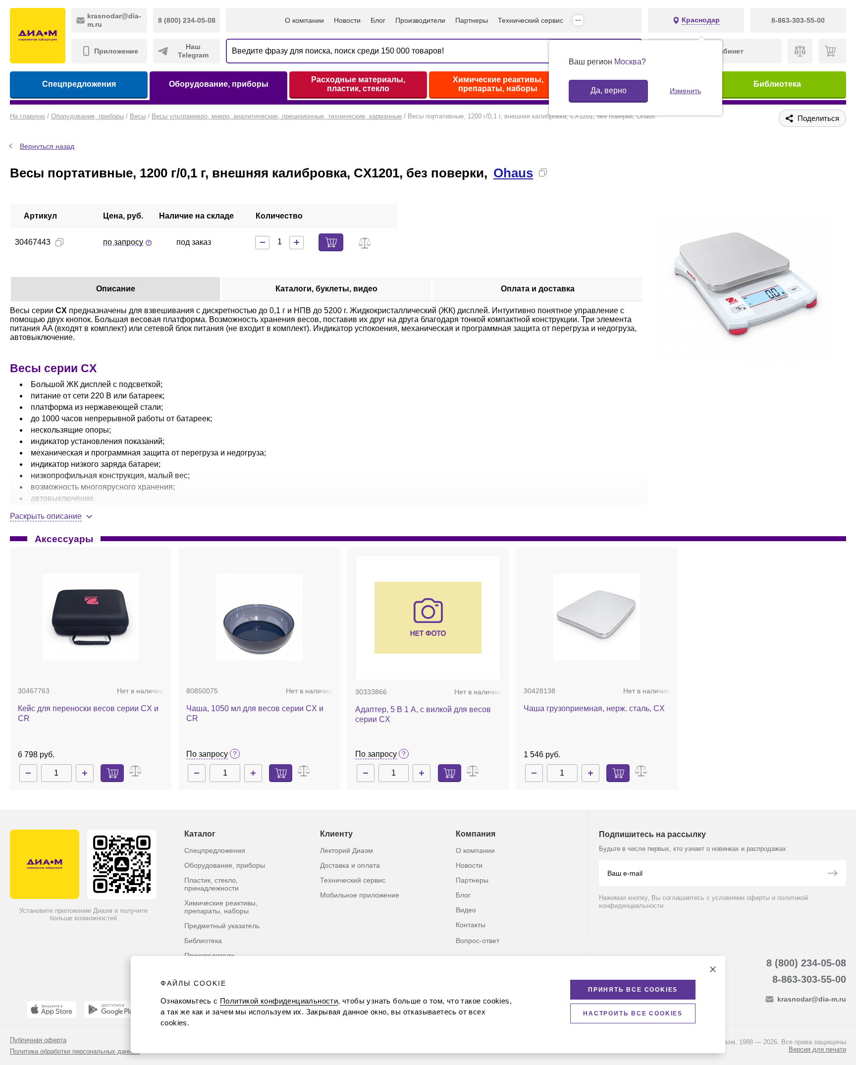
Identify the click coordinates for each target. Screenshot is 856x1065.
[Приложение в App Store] (51, 1009)
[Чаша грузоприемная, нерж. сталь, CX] (596, 617)
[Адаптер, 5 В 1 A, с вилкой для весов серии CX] (428, 617)
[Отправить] (832, 874)
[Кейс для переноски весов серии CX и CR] (90, 617)
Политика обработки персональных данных (75, 1051)
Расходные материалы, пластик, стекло (358, 84)
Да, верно (608, 90)
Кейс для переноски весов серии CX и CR (88, 713)
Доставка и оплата (350, 865)
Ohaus (513, 173)
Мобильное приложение (359, 895)
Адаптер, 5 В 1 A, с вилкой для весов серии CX (423, 714)
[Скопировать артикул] (59, 242)
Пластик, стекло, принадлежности (211, 884)
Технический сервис (530, 20)
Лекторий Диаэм (346, 850)
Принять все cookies (633, 989)
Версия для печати (817, 1049)
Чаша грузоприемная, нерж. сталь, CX (594, 708)
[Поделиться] (559, 172)
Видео (466, 910)
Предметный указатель (222, 926)
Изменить (685, 91)
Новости (347, 20)
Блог (378, 20)
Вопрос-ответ (477, 941)
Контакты (470, 925)
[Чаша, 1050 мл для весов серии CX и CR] (259, 617)
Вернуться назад (47, 146)
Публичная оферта (38, 1040)
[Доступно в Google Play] (112, 1009)
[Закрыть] (712, 969)
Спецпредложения (79, 84)
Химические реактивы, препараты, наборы (498, 84)
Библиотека (777, 84)
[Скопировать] (543, 172)
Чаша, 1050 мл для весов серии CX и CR (254, 713)
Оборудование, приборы (218, 84)
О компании (304, 20)
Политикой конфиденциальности (279, 1001)
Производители (420, 20)
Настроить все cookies (633, 1013)
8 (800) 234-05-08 (806, 962)
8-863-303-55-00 (809, 979)
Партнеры (471, 20)
